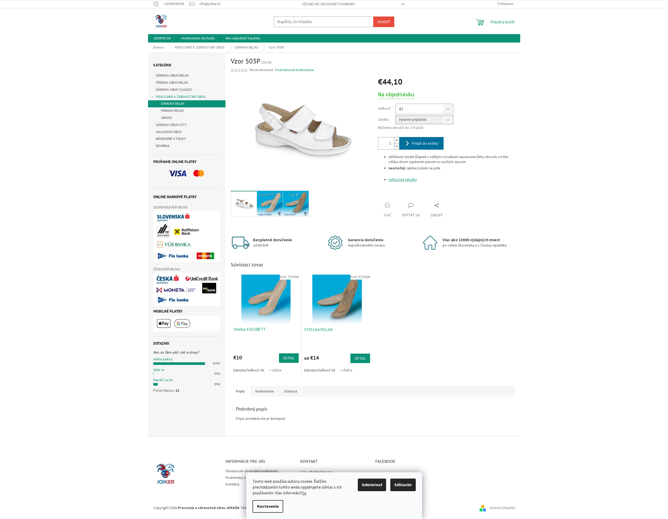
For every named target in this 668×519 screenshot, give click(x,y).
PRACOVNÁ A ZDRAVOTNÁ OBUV (181, 96)
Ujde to (159, 370)
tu (304, 493)
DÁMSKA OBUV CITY (171, 125)
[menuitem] (162, 38)
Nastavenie (268, 506)
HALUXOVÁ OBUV (169, 132)
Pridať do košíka (425, 143)
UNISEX (166, 117)
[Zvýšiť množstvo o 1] (396, 140)
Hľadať (383, 21)
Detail (288, 358)
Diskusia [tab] (290, 391)
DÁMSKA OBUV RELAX (172, 75)
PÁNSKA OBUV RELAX (172, 82)
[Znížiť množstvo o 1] (396, 146)
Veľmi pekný (162, 359)
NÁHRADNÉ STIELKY (171, 138)
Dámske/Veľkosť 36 (248, 370)
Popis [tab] (240, 391)
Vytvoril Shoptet (502, 508)
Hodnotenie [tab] (264, 391)
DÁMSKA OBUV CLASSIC (174, 89)
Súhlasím (403, 485)
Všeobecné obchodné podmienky (328, 4)
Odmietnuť (372, 485)
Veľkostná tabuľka (402, 179)
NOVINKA (163, 146)
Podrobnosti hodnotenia (294, 70)
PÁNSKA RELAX (172, 110)
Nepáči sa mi (163, 380)
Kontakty (232, 484)
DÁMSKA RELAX (173, 103)
